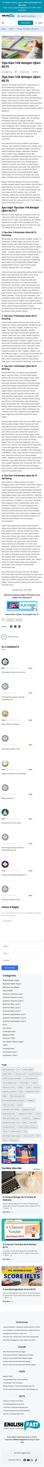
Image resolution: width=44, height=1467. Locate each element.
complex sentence (35, 1074)
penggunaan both (28, 1109)
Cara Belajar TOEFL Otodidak (12, 1383)
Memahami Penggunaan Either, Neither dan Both (19, 1340)
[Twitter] (15, 626)
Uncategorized (8, 1048)
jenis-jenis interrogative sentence (14, 1100)
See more (36, 1169)
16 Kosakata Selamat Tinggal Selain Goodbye (18, 1355)
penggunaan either (9, 1114)
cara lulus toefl (20, 1074)
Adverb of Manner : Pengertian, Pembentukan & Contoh (21, 1327)
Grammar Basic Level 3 (12, 1011)
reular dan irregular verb (11, 1118)
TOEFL (5, 1045)
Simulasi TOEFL (8, 1376)
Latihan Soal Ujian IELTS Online (13, 1401)
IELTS (11, 29)
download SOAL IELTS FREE (22, 590)
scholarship (26, 1118)
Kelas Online (25, 23)
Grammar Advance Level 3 (13, 1001)
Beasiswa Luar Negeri (11, 987)
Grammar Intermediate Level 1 (14, 1014)
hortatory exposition (9, 1091)
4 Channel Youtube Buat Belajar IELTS (15, 1407)
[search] (18, 16)
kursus (19, 1105)
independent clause (32, 1091)
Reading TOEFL (9, 1035)
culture (34, 1083)
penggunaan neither (25, 1114)
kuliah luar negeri (8, 1105)
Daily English (8, 990)
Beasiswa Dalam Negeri (12, 984)
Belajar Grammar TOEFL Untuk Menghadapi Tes (18, 1386)
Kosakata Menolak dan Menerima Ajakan (16, 1361)
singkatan (36, 1118)
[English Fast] (8, 16)
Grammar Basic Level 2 (12, 1008)
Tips (25, 1131)
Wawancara (14, 1140)
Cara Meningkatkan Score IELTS (19, 1289)
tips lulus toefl (28, 1136)
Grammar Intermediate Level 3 (14, 1021)
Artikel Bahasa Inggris (11, 980)
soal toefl (33, 1122)
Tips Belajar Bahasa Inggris (13, 1042)
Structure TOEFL (9, 1038)
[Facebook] (11, 626)
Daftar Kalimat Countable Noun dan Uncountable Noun (21, 1330)
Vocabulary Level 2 (10, 1055)
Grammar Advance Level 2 (13, 997)
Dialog (20, 1087)
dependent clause (9, 1087)
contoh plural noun (31, 1078)
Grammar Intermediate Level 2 (14, 1018)
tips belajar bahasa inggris (11, 1136)
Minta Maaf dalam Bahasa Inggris (14, 1352)
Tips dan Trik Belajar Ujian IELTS (13, 1414)
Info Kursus (7, 1028)
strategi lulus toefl (9, 1127)
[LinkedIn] (19, 626)
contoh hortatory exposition (12, 1078)
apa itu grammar (8, 1069)
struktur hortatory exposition (27, 1127)
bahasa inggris (28, 1069)
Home (3, 29)
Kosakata (31, 1100)
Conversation (24, 1083)
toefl (37, 1136)
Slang (24, 1122)
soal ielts (10, 620)
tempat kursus (15, 1131)
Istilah (5, 1096)
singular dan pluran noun (11, 1122)
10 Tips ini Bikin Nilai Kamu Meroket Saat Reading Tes (20, 1389)
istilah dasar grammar (17, 1096)
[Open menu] (3, 23)
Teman (5, 1131)
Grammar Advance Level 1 (13, 994)
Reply (30, 668)
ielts (21, 1091)
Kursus (11, 595)
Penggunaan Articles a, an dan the (14, 1333)
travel (4, 1140)
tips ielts (19, 620)
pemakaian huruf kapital (11, 1109)
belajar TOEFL (7, 1074)
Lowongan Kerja (9, 1031)
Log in (40, 23)
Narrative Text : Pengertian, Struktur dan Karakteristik (21, 1337)
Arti (18, 1069)
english (28, 1087)
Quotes (38, 1114)
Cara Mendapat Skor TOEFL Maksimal (15, 1379)
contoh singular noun (10, 1083)
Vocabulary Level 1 (10, 1052)
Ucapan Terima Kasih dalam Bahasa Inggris (17, 1358)
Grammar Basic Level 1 (11, 1004)
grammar (37, 1087)
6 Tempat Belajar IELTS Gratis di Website (16, 1410)
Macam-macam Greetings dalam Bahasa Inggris (19, 1365)
